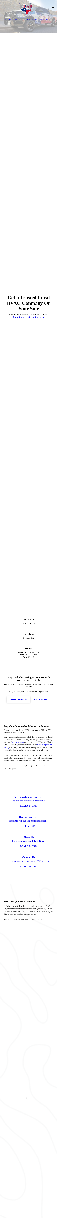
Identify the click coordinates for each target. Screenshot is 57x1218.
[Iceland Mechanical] (25, 8)
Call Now (40, 943)
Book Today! (18, 943)
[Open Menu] (53, 8)
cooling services (18, 986)
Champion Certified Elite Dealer (28, 439)
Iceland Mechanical (40, 19)
